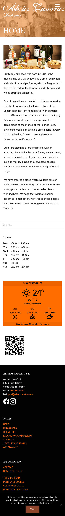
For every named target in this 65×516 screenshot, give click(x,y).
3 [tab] (50, 60)
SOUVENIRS (9, 439)
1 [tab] (50, 57)
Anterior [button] (50, 64)
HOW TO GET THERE (13, 471)
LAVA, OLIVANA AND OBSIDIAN (17, 436)
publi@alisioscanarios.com (20, 394)
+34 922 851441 (18, 390)
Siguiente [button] (50, 67)
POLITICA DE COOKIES (13, 482)
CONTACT (8, 467)
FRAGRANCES (10, 428)
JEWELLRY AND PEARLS (15, 443)
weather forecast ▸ (32, 324)
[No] (61, 504)
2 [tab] (50, 58)
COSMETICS (9, 432)
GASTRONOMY (10, 447)
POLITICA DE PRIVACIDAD (15, 489)
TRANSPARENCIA (11, 478)
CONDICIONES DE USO (13, 485)
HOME (6, 424)
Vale (32, 509)
